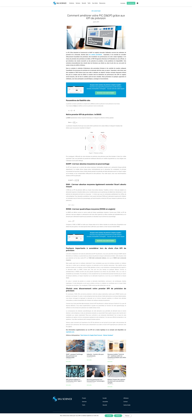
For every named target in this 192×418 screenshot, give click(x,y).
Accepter (109, 415)
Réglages (127, 415)
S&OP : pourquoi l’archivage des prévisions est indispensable (74, 355)
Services (84, 401)
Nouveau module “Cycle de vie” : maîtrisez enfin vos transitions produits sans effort (117, 355)
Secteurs (78, 3)
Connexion (122, 3)
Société (104, 398)
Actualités (105, 401)
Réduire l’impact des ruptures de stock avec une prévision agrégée (116, 381)
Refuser (118, 415)
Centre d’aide (126, 405)
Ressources (102, 3)
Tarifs (89, 3)
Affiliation (126, 398)
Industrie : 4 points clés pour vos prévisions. (95, 355)
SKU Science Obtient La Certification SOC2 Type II (73, 380)
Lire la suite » (68, 361)
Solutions (71, 3)
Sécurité (84, 3)
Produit (84, 398)
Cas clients (95, 3)
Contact (125, 401)
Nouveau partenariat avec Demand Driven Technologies (95, 380)
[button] (72, 3)
